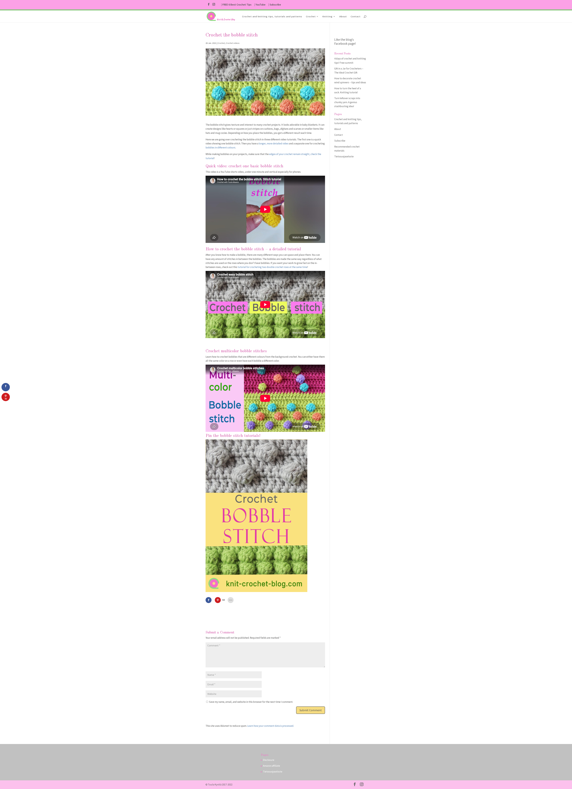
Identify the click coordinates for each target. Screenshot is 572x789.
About (343, 16)
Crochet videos (233, 43)
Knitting (327, 16)
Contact (355, 16)
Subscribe (339, 140)
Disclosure (268, 760)
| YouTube (259, 4)
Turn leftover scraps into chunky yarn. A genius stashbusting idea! (347, 102)
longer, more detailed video (274, 143)
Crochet (311, 16)
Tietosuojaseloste (344, 156)
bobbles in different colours (220, 147)
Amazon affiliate (271, 765)
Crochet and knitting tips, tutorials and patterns (272, 16)
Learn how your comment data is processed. (270, 725)
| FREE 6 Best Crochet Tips (236, 4)
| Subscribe (274, 4)
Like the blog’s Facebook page (344, 41)
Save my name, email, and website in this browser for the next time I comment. (251, 701)
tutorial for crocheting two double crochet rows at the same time (272, 267)
